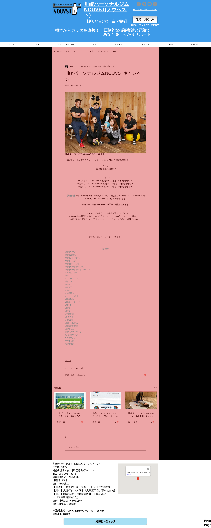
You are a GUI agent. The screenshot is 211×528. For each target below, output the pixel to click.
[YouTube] (149, 4)
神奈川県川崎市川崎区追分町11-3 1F (73, 470)
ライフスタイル (103, 51)
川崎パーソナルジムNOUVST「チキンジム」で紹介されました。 (70, 414)
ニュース (83, 51)
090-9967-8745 (67, 473)
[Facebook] (139, 4)
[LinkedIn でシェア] (77, 368)
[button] (154, 51)
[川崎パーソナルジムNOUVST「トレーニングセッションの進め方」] (141, 400)
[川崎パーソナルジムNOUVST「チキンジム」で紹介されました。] (70, 400)
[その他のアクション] (145, 66)
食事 (91, 51)
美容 (114, 51)
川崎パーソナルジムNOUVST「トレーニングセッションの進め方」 (141, 414)
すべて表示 (153, 387)
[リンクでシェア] (82, 368)
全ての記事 (58, 51)
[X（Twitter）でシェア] (71, 368)
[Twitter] (144, 4)
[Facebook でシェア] (66, 368)
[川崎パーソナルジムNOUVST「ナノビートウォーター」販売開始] (105, 400)
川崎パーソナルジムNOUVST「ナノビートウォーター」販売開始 (105, 414)
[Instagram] (155, 4)
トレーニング (70, 51)
